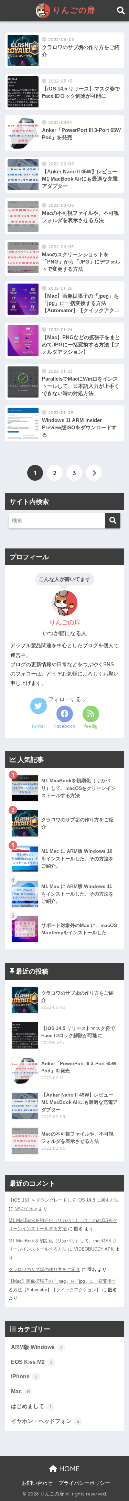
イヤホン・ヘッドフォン (45, 1421)
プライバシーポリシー (84, 1483)
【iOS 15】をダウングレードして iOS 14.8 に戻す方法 (64, 1200)
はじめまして (31, 1406)
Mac (20, 1391)
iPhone (24, 1376)
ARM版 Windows (37, 1347)
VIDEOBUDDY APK (94, 1249)
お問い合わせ (37, 1483)
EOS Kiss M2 (32, 1362)
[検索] (112, 520)
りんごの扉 (72, 10)
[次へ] (94, 473)
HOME (68, 1468)
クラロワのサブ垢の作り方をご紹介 (44, 1269)
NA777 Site (25, 1208)
